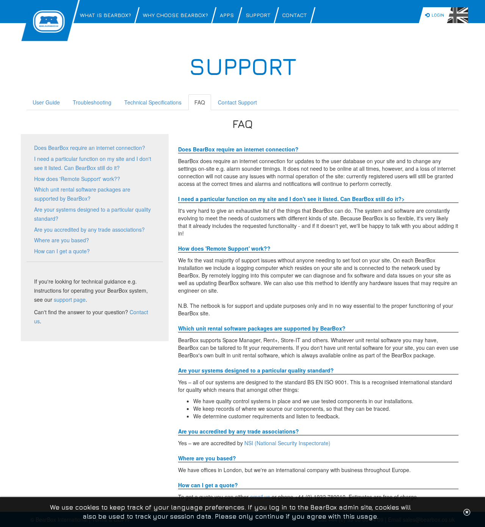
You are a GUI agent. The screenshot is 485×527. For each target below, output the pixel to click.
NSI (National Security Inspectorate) (287, 443)
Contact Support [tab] (237, 102)
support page (70, 299)
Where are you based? (61, 240)
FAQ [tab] (199, 102)
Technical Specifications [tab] (152, 102)
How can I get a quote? (62, 251)
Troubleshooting (92, 102)
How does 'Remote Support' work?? (77, 178)
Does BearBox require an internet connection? (89, 147)
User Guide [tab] (46, 102)
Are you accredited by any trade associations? (89, 229)
